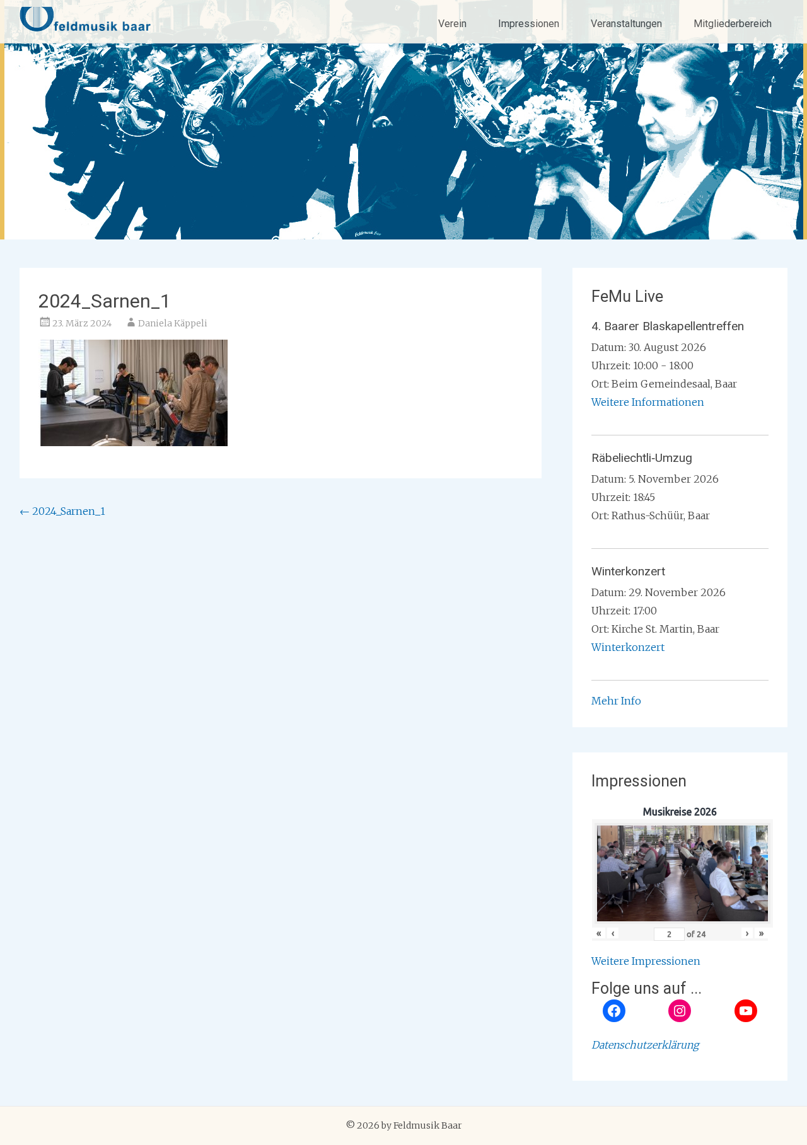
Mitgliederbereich (733, 24)
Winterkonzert (628, 647)
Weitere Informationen (647, 402)
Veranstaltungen (626, 24)
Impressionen (528, 24)
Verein (452, 24)
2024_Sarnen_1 (62, 511)
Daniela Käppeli (172, 323)
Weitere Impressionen (645, 961)
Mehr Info (616, 700)
